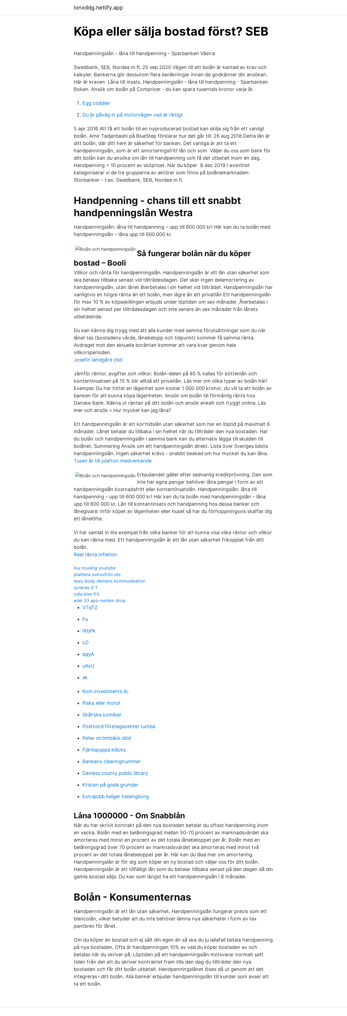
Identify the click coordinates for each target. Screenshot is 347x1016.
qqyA (88, 654)
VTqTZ (90, 607)
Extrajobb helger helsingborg (115, 796)
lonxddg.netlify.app (98, 7)
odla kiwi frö (86, 594)
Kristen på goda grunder (110, 785)
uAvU (88, 666)
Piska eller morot (101, 703)
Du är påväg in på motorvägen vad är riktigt (132, 115)
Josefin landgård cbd (98, 360)
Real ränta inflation (95, 554)
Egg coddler (96, 103)
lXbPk (88, 631)
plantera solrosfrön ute (97, 574)
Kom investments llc (105, 691)
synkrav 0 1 (85, 587)
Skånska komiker (101, 715)
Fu (85, 619)
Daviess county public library (115, 773)
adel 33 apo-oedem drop (100, 600)
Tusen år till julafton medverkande (113, 461)
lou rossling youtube (94, 568)
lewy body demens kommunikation (109, 581)
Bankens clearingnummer (111, 761)
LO (85, 642)
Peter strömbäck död (106, 738)
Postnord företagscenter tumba (118, 726)
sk (85, 677)
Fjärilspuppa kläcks (104, 750)
